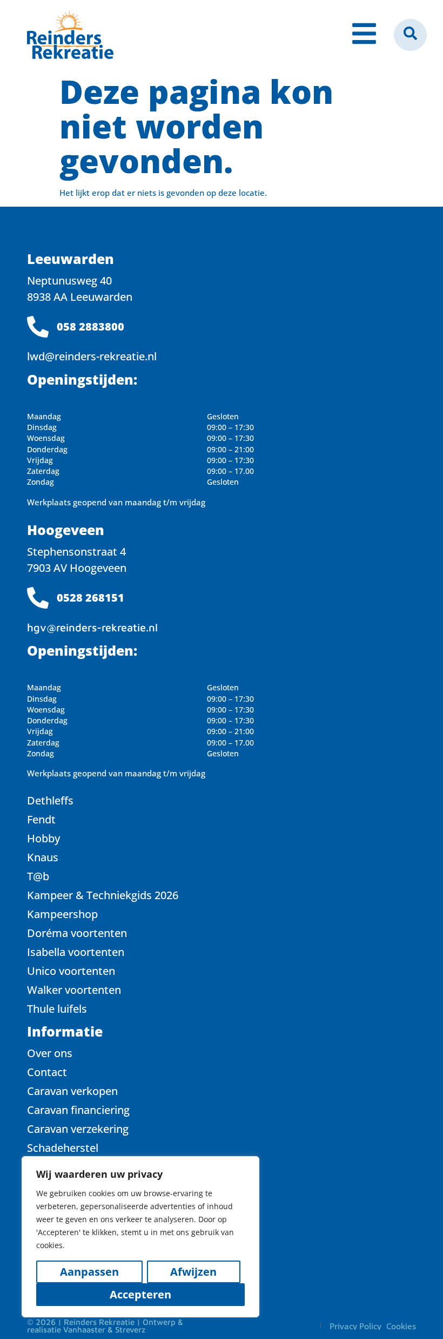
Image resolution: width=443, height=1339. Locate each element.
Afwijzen (193, 1271)
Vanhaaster (84, 1329)
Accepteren (140, 1294)
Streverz (130, 1329)
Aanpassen (89, 1271)
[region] (140, 1236)
